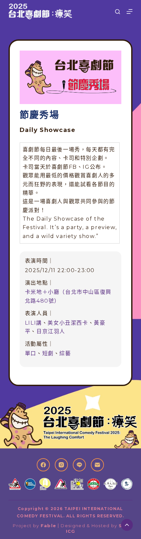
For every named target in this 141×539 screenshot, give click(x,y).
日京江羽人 (50, 331)
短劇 (48, 353)
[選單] (129, 11)
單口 (30, 353)
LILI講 (33, 323)
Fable (48, 525)
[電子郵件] (97, 464)
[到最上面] (127, 525)
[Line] (79, 464)
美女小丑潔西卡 (68, 323)
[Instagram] (61, 464)
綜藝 (65, 353)
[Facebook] (43, 464)
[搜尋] (117, 11)
